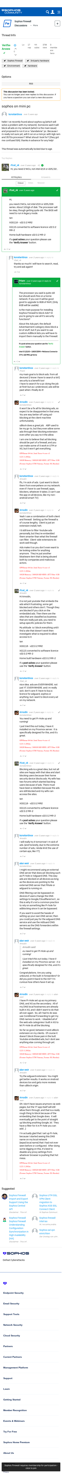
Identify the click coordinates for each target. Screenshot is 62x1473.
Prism (22, 280)
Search (47, 12)
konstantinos (15, 114)
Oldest (20, 183)
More (35, 25)
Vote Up (4, 249)
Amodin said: (29, 947)
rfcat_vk (15, 165)
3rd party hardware (40, 60)
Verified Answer (6, 47)
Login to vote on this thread (15, 48)
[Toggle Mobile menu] (57, 12)
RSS (31, 83)
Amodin (24, 401)
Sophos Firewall (14, 60)
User (52, 12)
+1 (57, 190)
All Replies (16, 177)
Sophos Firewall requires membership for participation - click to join (31, 1467)
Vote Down (9, 249)
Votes (30, 183)
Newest (41, 183)
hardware (32, 65)
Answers (45, 177)
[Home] (16, 11)
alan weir (24, 863)
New (57, 23)
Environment (13, 65)
